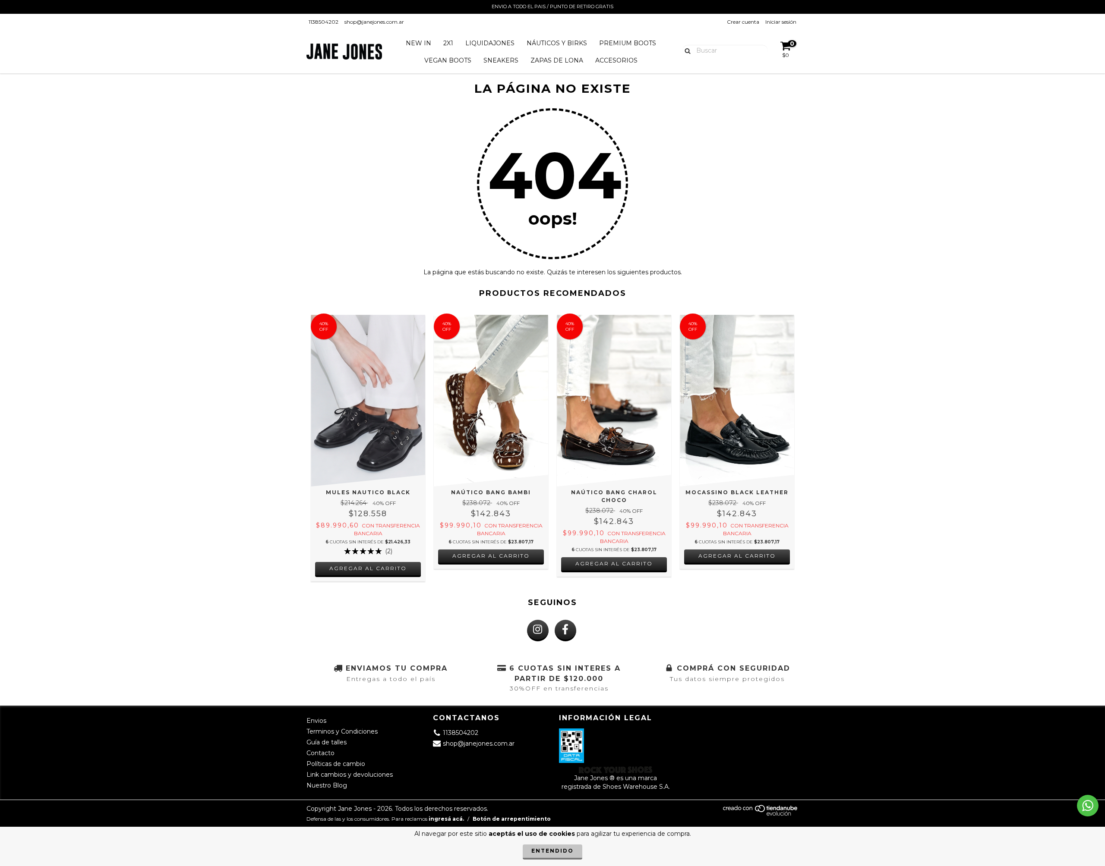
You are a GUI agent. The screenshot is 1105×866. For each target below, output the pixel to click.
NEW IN (418, 43)
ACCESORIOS (616, 60)
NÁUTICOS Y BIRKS (557, 43)
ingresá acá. (446, 819)
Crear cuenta (743, 22)
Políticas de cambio (335, 764)
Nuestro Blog (326, 785)
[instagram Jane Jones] (538, 630)
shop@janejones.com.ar (374, 22)
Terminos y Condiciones (342, 731)
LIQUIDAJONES (490, 43)
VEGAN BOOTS (447, 60)
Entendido (552, 850)
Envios (316, 721)
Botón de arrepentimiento (512, 819)
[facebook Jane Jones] (565, 630)
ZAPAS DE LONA (556, 60)
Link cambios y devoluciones (349, 774)
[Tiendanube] (761, 814)
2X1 (448, 43)
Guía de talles (326, 742)
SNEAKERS (500, 60)
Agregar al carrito (368, 568)
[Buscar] (685, 50)
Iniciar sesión (780, 22)
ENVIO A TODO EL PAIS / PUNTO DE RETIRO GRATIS (552, 6)
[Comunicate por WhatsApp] (1088, 805)
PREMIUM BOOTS (627, 43)
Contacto (320, 753)
